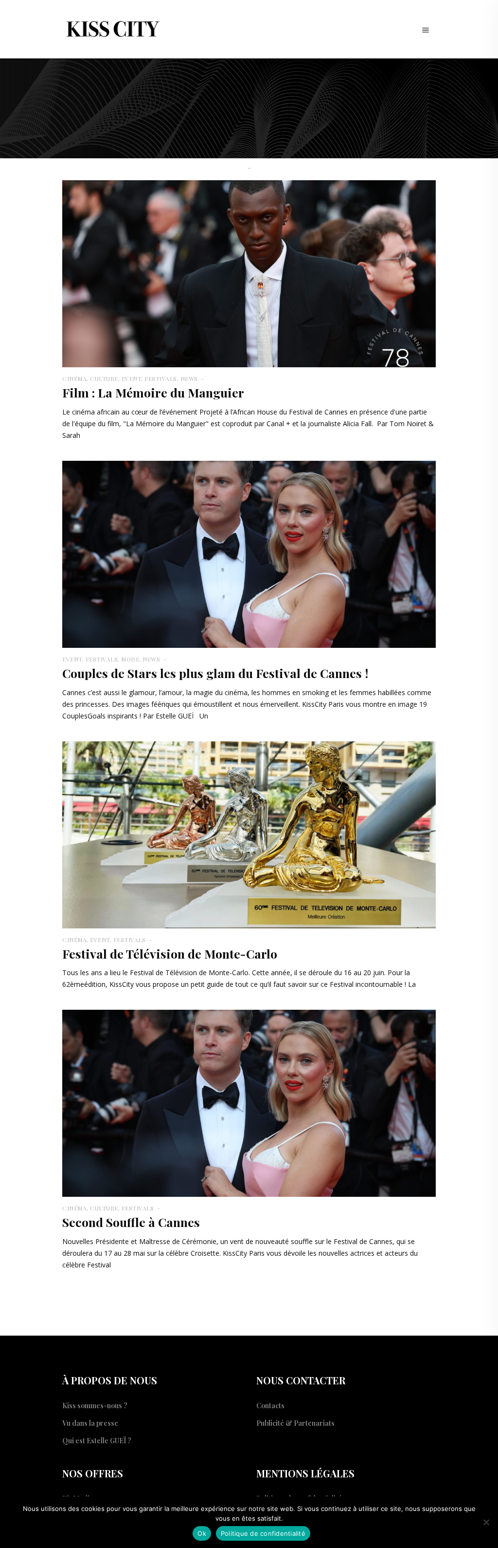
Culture (104, 378)
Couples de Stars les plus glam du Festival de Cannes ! (215, 673)
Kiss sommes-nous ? (94, 1405)
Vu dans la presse (90, 1423)
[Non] (486, 1522)
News (189, 378)
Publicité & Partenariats (295, 1423)
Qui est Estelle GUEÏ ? (96, 1440)
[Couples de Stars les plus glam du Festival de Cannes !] (249, 553)
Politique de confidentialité (263, 1533)
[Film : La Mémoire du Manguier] (249, 273)
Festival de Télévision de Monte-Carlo (169, 953)
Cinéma (74, 378)
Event (132, 378)
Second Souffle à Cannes (131, 1222)
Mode (130, 659)
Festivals (160, 378)
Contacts (270, 1405)
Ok (201, 1533)
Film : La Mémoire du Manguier (153, 392)
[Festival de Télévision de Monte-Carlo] (249, 833)
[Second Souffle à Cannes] (249, 1102)
